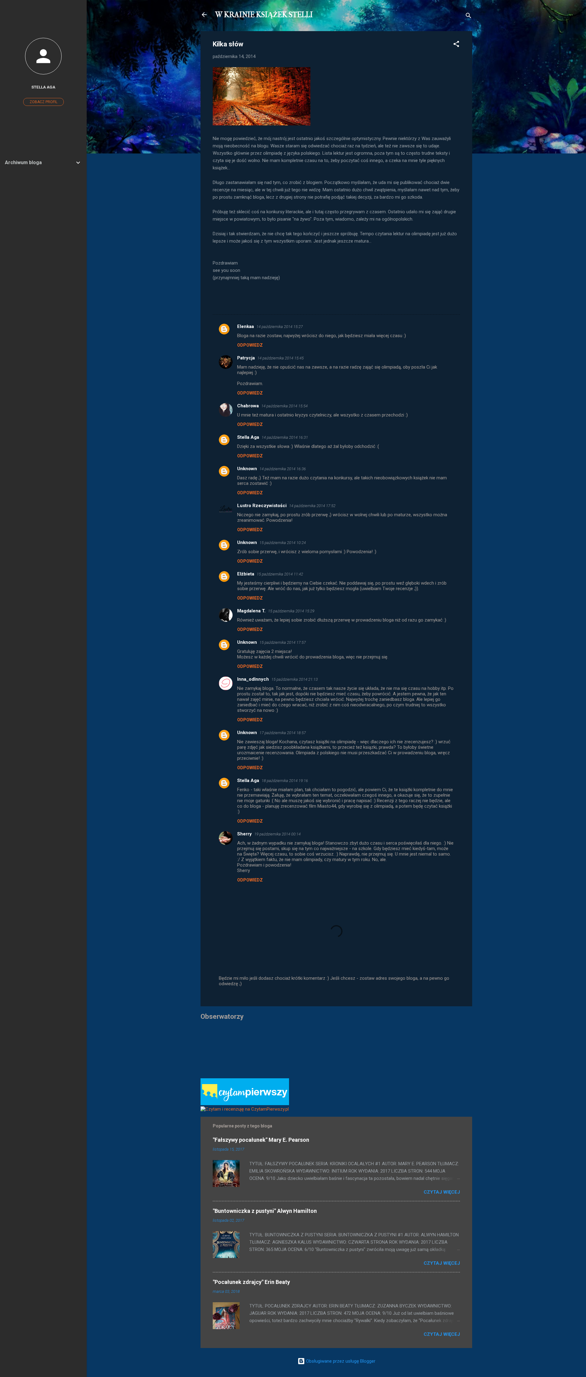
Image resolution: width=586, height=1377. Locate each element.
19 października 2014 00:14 (277, 834)
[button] (456, 45)
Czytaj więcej (442, 1192)
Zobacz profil (43, 102)
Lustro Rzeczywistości (262, 505)
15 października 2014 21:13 (294, 679)
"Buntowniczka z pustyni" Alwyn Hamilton (265, 1211)
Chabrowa (248, 406)
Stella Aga (248, 437)
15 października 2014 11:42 (280, 574)
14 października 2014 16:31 (285, 437)
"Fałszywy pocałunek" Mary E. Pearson (261, 1140)
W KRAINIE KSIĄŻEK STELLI (264, 14)
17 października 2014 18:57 (282, 732)
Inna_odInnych (253, 679)
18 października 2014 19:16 (285, 780)
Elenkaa (245, 326)
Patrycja (246, 358)
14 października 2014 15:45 (280, 358)
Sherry (244, 834)
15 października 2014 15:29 (291, 611)
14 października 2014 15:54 (284, 406)
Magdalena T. (251, 611)
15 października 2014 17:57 (282, 642)
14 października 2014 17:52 (312, 505)
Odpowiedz (250, 345)
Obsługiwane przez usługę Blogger (340, 1361)
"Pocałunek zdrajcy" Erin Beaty (251, 1282)
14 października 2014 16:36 (282, 469)
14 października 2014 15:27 (279, 326)
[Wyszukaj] (468, 16)
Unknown (247, 468)
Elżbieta (245, 574)
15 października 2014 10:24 (282, 542)
